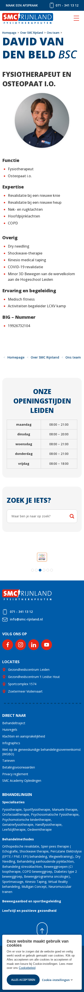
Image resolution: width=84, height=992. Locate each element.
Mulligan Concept (34, 886)
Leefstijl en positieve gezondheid (29, 910)
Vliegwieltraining (60, 856)
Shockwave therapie (34, 851)
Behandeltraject (13, 723)
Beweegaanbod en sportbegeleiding (31, 901)
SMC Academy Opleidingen (21, 780)
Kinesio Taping (35, 881)
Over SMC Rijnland (31, 33)
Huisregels (9, 729)
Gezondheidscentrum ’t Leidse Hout (34, 677)
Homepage (9, 33)
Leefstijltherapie (14, 829)
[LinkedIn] (33, 644)
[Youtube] (46, 644)
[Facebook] (7, 644)
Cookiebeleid (27, 968)
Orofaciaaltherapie (15, 814)
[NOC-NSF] (42, 557)
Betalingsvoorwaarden (18, 767)
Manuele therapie (64, 809)
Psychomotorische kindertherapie (26, 819)
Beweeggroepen (56, 866)
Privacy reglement (15, 774)
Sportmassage (12, 881)
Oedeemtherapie (39, 829)
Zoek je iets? (29, 500)
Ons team (53, 33)
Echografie (10, 851)
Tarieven (8, 760)
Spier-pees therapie (55, 846)
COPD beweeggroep (37, 871)
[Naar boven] (42, 929)
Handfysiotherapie (48, 824)
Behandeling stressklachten (22, 866)
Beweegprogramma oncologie (46, 876)
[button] (32, 570)
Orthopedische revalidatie (20, 846)
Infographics (11, 743)
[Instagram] (20, 644)
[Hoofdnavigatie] (76, 18)
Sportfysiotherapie (37, 809)
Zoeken (72, 516)
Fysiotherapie (12, 809)
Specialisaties (13, 802)
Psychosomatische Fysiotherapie (55, 814)
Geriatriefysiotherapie (17, 824)
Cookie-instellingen (56, 980)
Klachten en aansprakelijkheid (23, 736)
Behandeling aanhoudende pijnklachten (45, 861)
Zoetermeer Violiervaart (25, 691)
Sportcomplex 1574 (22, 684)
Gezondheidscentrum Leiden (29, 669)
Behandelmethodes (18, 839)
